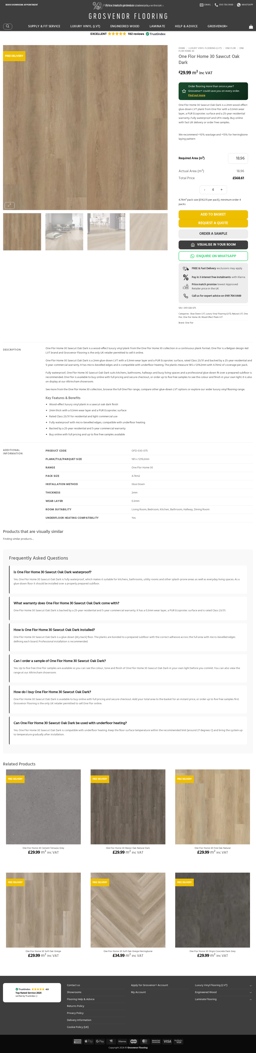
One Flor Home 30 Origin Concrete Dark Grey (213, 951)
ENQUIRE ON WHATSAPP (216, 256)
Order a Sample (213, 234)
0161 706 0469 (233, 296)
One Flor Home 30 (191, 317)
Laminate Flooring (206, 999)
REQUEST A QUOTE (213, 223)
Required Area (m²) (192, 158)
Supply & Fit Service (44, 26)
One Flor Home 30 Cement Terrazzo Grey (43, 848)
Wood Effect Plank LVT (212, 317)
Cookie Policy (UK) (78, 1027)
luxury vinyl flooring (225, 389)
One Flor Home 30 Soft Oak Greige (43, 951)
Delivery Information (79, 1020)
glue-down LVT (168, 389)
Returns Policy (75, 1006)
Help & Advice (186, 26)
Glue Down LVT (197, 314)
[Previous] (11, 127)
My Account (138, 992)
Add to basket (213, 214)
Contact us (73, 985)
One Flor (230, 48)
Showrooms (74, 992)
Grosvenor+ (218, 26)
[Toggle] (250, 985)
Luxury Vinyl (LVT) (85, 26)
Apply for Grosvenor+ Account (149, 985)
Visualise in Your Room (216, 244)
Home (182, 48)
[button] (7, 26)
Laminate (157, 26)
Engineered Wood (125, 26)
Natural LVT (237, 314)
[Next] (159, 127)
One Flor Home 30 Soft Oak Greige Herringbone (128, 951)
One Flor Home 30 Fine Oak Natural (213, 848)
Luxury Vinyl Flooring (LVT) (205, 48)
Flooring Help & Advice (80, 999)
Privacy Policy (75, 1013)
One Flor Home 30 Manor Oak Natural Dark (128, 848)
